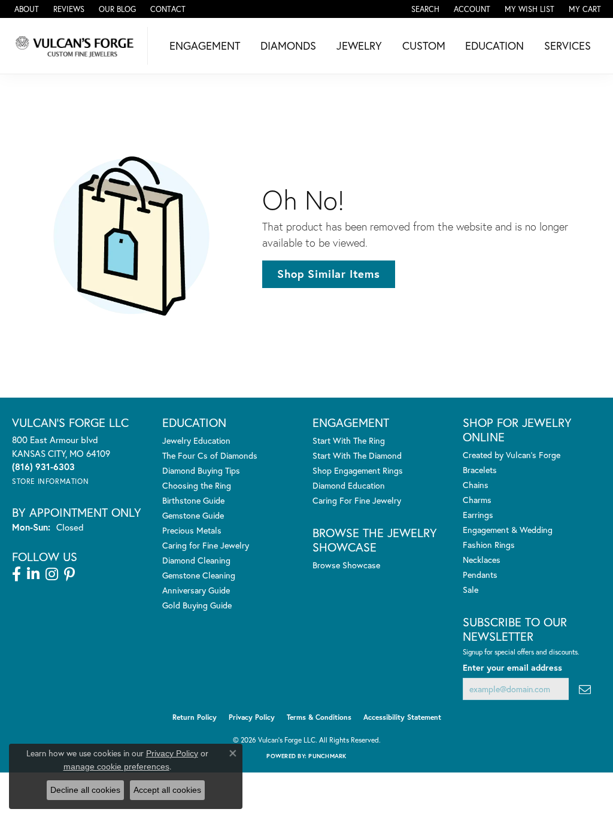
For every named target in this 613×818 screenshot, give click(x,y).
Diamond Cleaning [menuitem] (196, 560)
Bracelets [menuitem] (480, 469)
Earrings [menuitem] (478, 514)
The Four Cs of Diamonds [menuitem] (209, 455)
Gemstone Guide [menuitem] (193, 515)
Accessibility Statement (402, 717)
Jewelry (359, 45)
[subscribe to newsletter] (585, 689)
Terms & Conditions (319, 717)
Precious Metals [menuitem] (191, 530)
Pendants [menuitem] (480, 574)
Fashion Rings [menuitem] (489, 544)
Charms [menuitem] (477, 499)
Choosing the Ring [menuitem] (196, 485)
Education (494, 45)
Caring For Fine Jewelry (356, 500)
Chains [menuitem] (475, 484)
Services (567, 45)
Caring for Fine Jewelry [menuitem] (205, 545)
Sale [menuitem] (470, 589)
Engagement (204, 45)
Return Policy (194, 717)
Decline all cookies (85, 790)
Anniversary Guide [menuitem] (196, 590)
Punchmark (327, 756)
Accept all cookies (167, 790)
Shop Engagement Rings (357, 470)
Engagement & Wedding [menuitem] (508, 529)
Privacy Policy (252, 717)
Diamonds (288, 45)
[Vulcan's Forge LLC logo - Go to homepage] (77, 46)
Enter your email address (512, 667)
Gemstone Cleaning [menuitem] (198, 575)
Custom (423, 45)
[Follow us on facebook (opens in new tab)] (16, 574)
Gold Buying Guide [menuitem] (197, 605)
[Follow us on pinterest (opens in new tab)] (69, 574)
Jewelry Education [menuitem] (196, 440)
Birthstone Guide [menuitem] (193, 500)
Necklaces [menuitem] (481, 559)
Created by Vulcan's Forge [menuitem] (511, 454)
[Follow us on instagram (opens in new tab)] (51, 574)
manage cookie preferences (116, 766)
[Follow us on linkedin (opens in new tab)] (33, 574)
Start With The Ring (348, 440)
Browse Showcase (346, 565)
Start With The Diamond (357, 455)
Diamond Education (348, 485)
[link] (25, 9)
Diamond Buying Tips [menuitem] (201, 470)
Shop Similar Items (328, 273)
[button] (424, 9)
